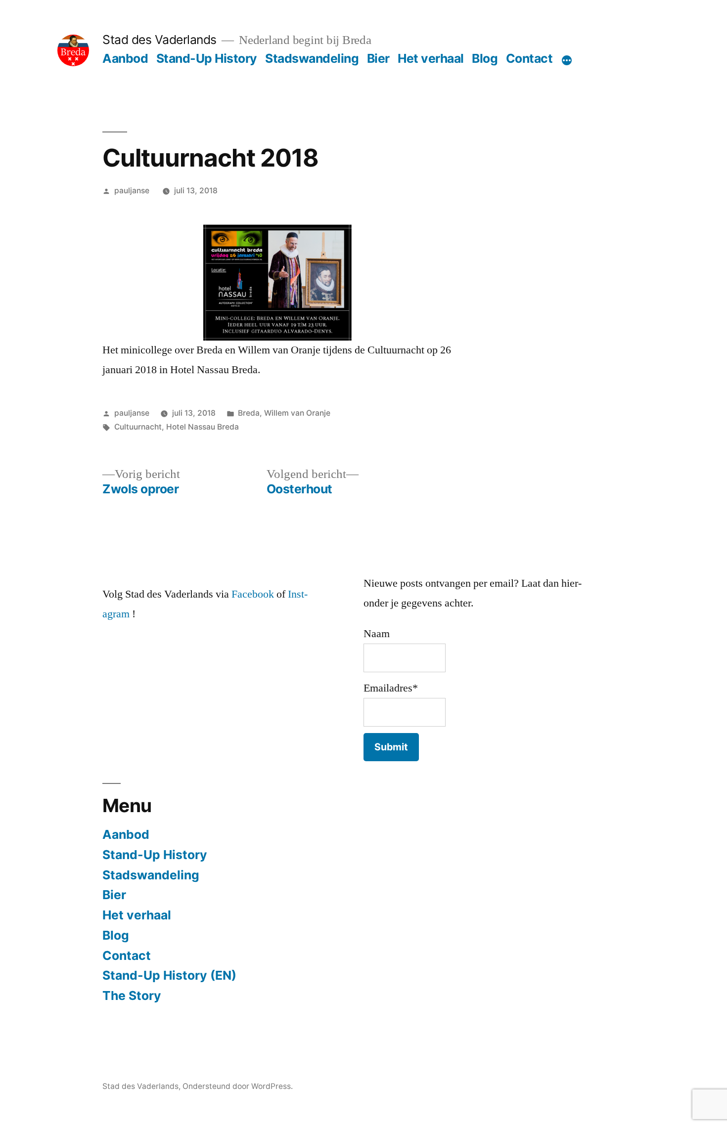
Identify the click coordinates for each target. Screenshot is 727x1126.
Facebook (252, 594)
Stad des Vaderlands (159, 39)
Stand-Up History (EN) (169, 975)
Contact (529, 58)
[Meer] (567, 60)
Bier (378, 58)
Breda (249, 413)
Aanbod (125, 58)
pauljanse (131, 190)
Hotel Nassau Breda (202, 427)
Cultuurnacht (138, 427)
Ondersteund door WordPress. (237, 1086)
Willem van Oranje (297, 413)
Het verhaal (431, 58)
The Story (131, 995)
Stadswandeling (312, 58)
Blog (485, 58)
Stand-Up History (206, 58)
